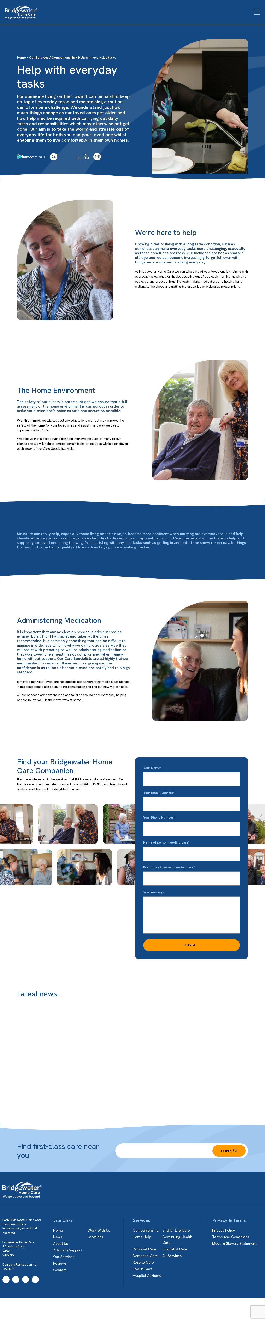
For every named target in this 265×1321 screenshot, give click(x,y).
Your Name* (152, 768)
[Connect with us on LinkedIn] (35, 1279)
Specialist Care (174, 1249)
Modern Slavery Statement (234, 1243)
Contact (59, 1270)
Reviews (59, 1263)
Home (21, 57)
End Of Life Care (176, 1230)
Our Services (38, 57)
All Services (172, 1255)
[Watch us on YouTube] (25, 1279)
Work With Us (99, 1230)
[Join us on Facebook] (6, 1279)
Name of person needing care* (166, 842)
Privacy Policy (223, 1230)
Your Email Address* (158, 793)
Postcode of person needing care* (169, 867)
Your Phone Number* (159, 817)
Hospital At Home (147, 1275)
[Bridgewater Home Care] (21, 12)
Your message (153, 892)
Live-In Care (142, 1269)
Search (226, 1151)
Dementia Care (145, 1255)
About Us (60, 1243)
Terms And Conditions (230, 1236)
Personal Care (144, 1249)
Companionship (63, 57)
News (57, 1236)
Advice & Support (67, 1250)
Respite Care (143, 1262)
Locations (95, 1236)
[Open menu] (257, 12)
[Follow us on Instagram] (15, 1279)
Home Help (142, 1236)
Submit (189, 945)
